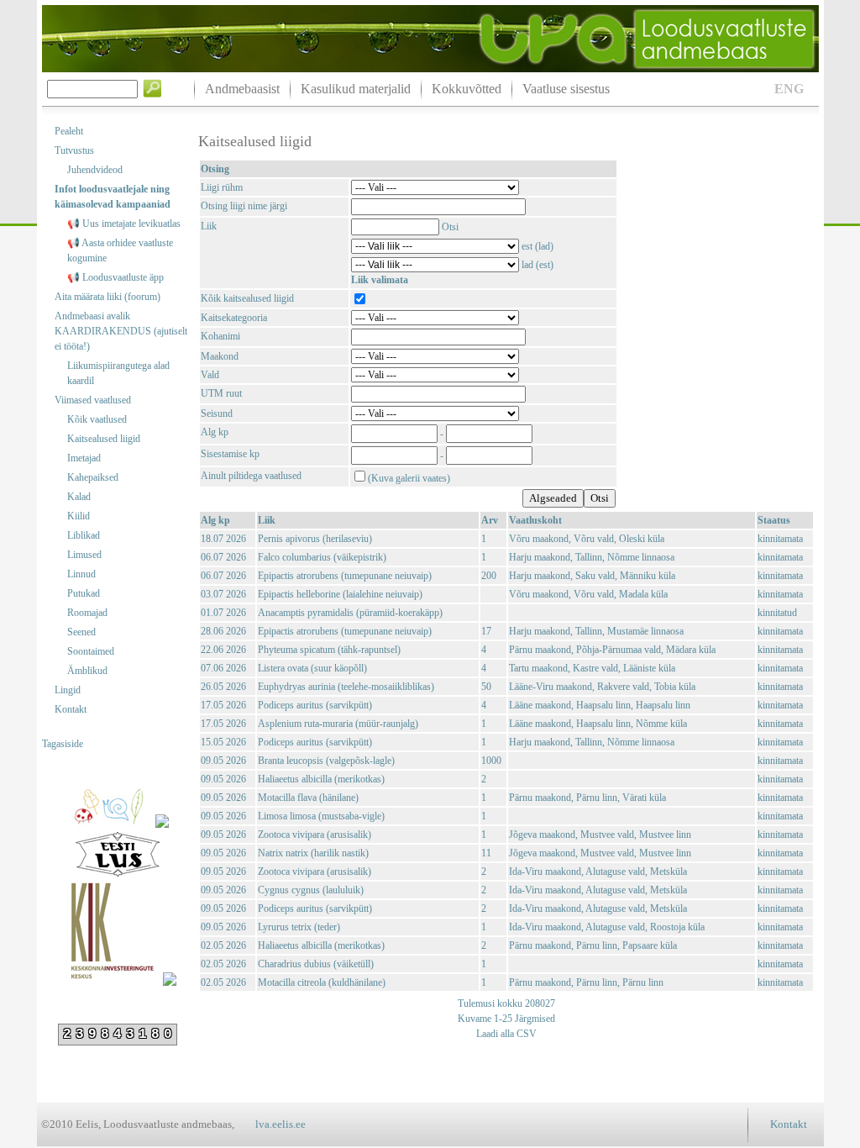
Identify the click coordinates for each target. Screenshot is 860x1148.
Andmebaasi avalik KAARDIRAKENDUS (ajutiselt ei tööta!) (121, 331)
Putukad (83, 593)
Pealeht (69, 131)
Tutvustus (74, 150)
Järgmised (533, 1018)
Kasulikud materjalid (356, 89)
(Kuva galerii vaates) (409, 478)
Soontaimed (90, 651)
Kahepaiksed (92, 477)
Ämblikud (87, 671)
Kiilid (78, 516)
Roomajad (87, 613)
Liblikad (83, 535)
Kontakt (71, 709)
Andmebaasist (242, 89)
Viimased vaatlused (93, 400)
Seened (81, 632)
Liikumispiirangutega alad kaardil (118, 373)
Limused (84, 555)
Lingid (68, 690)
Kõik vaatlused (97, 419)
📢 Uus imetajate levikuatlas (124, 223)
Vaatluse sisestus (566, 89)
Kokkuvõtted (466, 89)
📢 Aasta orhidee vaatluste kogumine (120, 250)
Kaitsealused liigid (103, 439)
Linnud (81, 574)
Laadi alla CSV (506, 1034)
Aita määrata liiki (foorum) (107, 297)
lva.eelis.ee (280, 1124)
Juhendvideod (95, 170)
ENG (789, 89)
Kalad (79, 497)
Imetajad (84, 458)
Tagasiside (62, 744)
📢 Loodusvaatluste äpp (115, 277)
